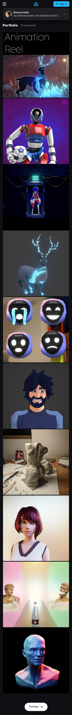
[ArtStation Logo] (36, 4)
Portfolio (34, 706)
